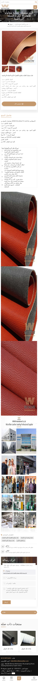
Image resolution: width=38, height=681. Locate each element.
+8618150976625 (6, 658)
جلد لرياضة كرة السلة (27, 537)
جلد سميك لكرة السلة (8, 540)
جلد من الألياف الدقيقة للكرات (21, 24)
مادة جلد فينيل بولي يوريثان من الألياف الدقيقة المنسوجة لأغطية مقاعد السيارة (9, 649)
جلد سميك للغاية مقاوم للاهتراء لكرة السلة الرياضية (15, 573)
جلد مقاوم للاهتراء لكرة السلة (10, 537)
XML (17, 671)
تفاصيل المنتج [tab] (6, 115)
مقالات (3, 671)
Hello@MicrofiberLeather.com (20, 661)
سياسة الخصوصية (25, 671)
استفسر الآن (18, 104)
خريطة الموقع (10, 671)
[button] (36, 641)
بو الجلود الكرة (21, 540)
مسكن (10, 24)
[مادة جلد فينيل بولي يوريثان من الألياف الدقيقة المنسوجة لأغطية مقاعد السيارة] (10, 638)
